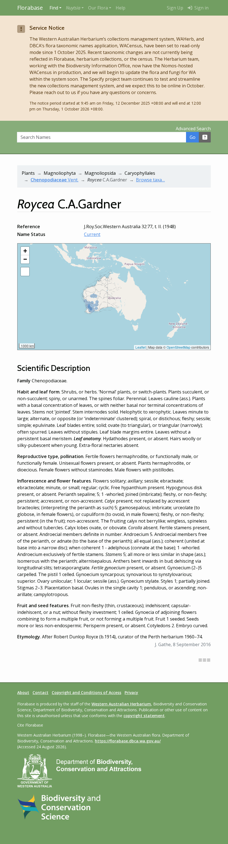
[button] (75, 7)
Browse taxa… (150, 180)
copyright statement (144, 715)
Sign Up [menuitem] (175, 8)
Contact (40, 692)
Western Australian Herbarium (121, 704)
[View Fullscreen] (25, 271)
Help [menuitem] (120, 8)
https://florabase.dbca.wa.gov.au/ (128, 741)
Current (92, 234)
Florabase (30, 7)
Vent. (54, 180)
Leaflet (140, 347)
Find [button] (53, 8)
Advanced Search (193, 129)
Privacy (131, 692)
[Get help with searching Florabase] (205, 137)
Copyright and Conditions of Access (86, 692)
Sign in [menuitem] (201, 8)
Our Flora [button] (98, 8)
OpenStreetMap (178, 347)
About (23, 692)
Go (192, 137)
